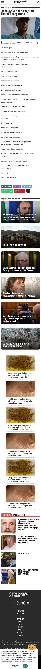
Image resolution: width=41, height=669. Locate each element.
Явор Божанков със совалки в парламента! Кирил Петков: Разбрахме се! (17, 318)
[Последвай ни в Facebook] (14, 603)
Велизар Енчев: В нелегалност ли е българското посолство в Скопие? (19, 268)
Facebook (7, 186)
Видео (20, 635)
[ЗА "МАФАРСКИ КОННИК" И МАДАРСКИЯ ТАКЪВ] (20, 338)
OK (25, 666)
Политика (20, 619)
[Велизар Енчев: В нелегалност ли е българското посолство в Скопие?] (20, 262)
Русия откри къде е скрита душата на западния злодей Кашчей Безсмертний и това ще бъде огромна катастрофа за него (28, 524)
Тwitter (28, 186)
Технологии (20, 632)
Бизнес (20, 622)
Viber (18, 186)
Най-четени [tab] (6, 515)
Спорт (20, 624)
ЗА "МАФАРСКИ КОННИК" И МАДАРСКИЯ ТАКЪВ (16, 345)
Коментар (20, 614)
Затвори (16, 666)
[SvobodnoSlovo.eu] (20, 595)
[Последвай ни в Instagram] (18, 603)
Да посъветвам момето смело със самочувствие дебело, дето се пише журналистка (27, 539)
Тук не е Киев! (23, 553)
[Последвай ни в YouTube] (23, 603)
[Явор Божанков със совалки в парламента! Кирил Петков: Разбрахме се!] (20, 313)
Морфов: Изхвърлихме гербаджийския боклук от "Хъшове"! (19, 294)
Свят (20, 616)
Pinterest (21, 191)
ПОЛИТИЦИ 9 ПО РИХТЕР (15, 245)
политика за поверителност (23, 661)
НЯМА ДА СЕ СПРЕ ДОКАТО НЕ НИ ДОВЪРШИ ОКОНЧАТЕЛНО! (28, 572)
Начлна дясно (7, 7)
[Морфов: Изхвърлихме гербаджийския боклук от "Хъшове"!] (20, 288)
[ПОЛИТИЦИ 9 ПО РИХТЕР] (20, 237)
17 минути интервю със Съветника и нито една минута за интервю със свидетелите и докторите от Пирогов (20, 217)
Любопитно (20, 630)
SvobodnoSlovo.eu (8, 44)
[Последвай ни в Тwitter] (28, 603)
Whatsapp (8, 191)
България (20, 611)
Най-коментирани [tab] (19, 515)
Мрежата (20, 627)
